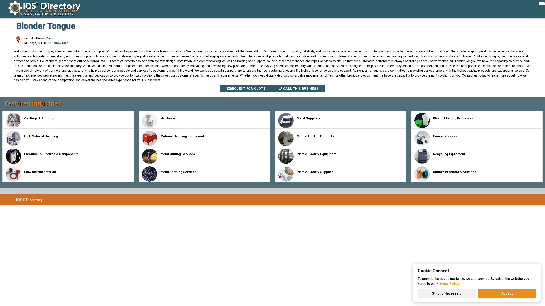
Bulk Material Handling (41, 136)
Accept (507, 293)
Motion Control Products (315, 136)
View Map (61, 43)
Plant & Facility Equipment (316, 154)
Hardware (168, 118)
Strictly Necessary (447, 293)
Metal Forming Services (178, 172)
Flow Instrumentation (40, 172)
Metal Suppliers (308, 118)
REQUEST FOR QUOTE (247, 89)
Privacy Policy (447, 284)
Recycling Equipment (449, 154)
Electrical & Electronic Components (51, 154)
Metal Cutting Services (178, 154)
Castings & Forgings (39, 118)
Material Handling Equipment (182, 136)
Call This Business (300, 89)
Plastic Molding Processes (453, 118)
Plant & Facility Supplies (315, 172)
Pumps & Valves (445, 136)
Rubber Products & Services (454, 172)
